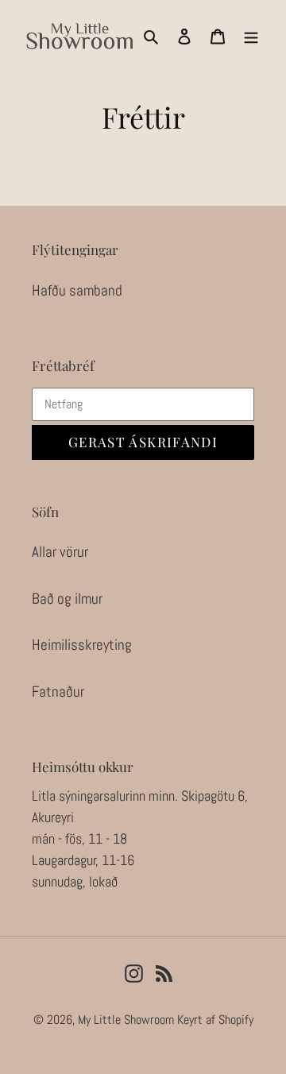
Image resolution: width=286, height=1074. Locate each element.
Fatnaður (58, 691)
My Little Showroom (126, 1019)
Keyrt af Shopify (215, 1019)
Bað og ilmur (67, 598)
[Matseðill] (251, 36)
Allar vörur (60, 552)
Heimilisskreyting (82, 645)
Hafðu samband (77, 290)
